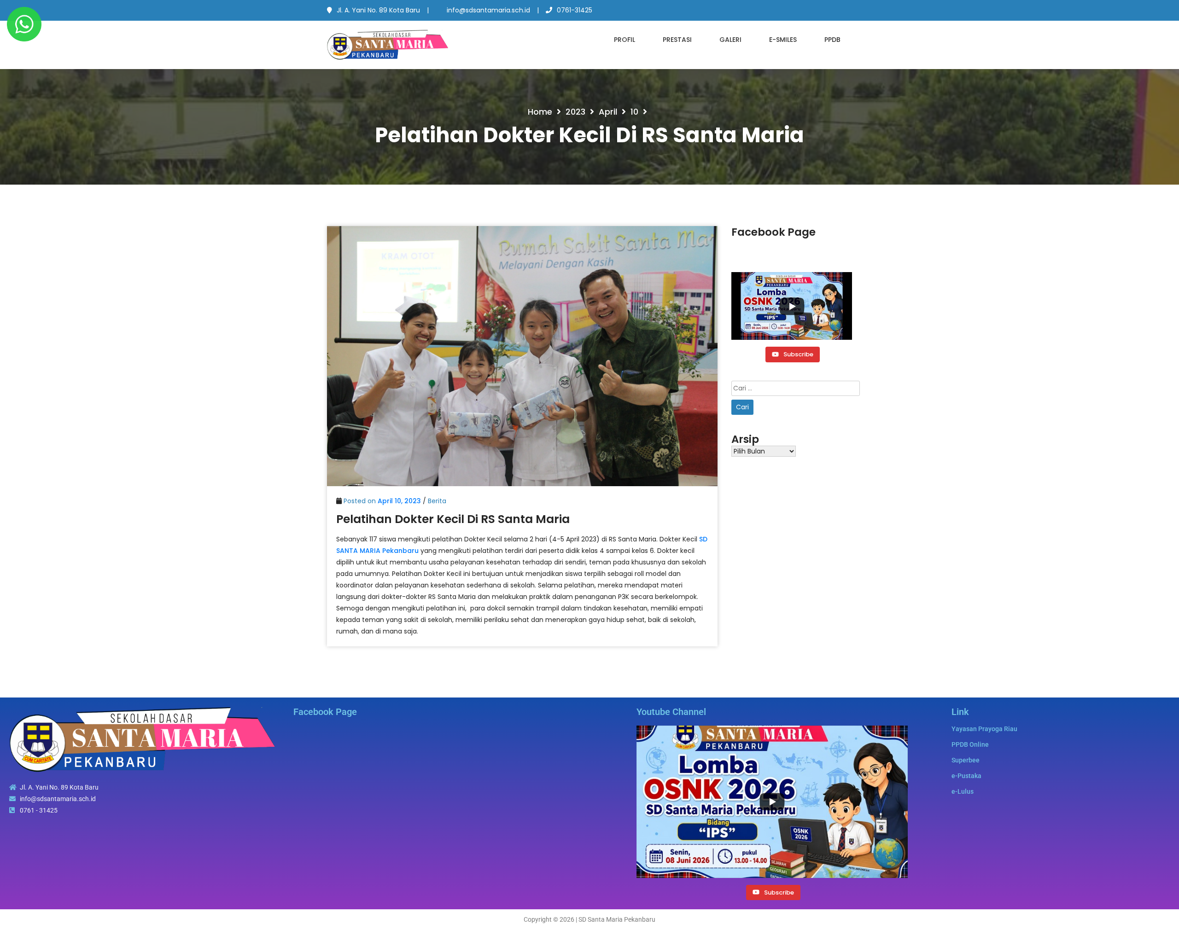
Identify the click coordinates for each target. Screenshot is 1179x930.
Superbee (965, 760)
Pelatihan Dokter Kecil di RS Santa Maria (453, 519)
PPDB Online (970, 744)
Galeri (730, 39)
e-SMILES (783, 39)
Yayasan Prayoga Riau (984, 728)
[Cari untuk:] (795, 388)
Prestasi (677, 39)
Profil (624, 39)
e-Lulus (962, 791)
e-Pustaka (966, 775)
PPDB (832, 39)
